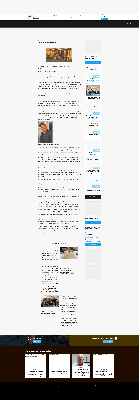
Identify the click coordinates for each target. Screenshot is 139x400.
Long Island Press (35, 369)
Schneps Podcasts (81, 367)
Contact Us (69, 24)
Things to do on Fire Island (91, 58)
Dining (39, 40)
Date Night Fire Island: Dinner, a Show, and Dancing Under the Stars (48, 311)
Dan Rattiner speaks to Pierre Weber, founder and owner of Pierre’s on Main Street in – (81, 372)
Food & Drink (53, 24)
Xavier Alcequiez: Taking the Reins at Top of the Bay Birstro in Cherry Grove (68, 323)
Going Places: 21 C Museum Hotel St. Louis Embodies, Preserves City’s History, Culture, (35, 374)
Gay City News (104, 369)
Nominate (104, 18)
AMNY (59, 369)
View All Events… (93, 196)
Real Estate (36, 24)
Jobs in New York (92, 218)
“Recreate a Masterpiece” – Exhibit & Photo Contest (93, 98)
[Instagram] (127, 24)
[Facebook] (125, 24)
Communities (61, 24)
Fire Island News (45, 46)
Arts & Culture (28, 24)
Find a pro (36, 341)
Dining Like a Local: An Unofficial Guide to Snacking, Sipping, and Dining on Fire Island (67, 271)
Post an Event (94, 62)
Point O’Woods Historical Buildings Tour (93, 117)
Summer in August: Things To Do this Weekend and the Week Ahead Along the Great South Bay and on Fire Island (50, 290)
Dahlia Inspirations (94, 136)
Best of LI (105, 16)
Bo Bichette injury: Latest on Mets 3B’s (59, 372)
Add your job (93, 222)
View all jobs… (93, 244)
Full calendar (108, 341)
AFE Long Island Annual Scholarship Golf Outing (93, 190)
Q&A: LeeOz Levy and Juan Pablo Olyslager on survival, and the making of (104, 374)
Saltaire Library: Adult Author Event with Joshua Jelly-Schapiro (93, 171)
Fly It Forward (93, 153)
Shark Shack (93, 80)
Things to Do (45, 24)
